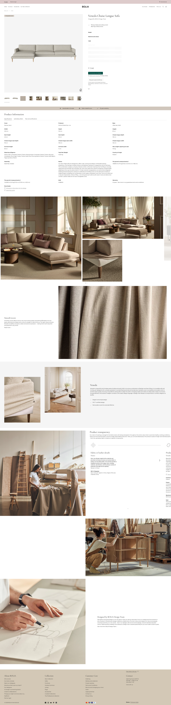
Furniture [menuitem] (10, 6)
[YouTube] (51, 702)
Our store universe (9, 681)
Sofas (12, 10)
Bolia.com (6, 10)
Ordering (88, 679)
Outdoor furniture (49, 685)
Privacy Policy (89, 696)
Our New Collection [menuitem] (25, 6)
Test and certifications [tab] (31, 119)
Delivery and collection (92, 681)
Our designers (8, 687)
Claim (87, 689)
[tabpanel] (85, 158)
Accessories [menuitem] (16, 6)
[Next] (81, 99)
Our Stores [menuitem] (144, 6)
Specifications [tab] (8, 119)
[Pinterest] (53, 702)
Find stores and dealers (95, 73)
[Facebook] (45, 702)
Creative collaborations (10, 691)
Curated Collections (50, 693)
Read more (7, 327)
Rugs (46, 689)
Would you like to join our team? (13, 685)
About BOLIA (10, 676)
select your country (95, 75)
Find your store (134, 702)
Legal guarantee (90, 691)
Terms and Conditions (91, 685)
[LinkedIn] (56, 702)
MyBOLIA (6, 696)
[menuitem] (163, 7)
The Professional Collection (52, 696)
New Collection (49, 679)
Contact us (88, 693)
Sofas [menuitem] (5, 6)
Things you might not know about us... (14, 693)
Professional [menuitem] (152, 6)
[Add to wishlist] (89, 89)
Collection (49, 676)
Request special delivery (95, 80)
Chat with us (129, 684)
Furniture (47, 683)
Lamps (46, 687)
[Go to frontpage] (85, 6)
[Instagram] (48, 702)
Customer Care (92, 676)
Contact (129, 676)
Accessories (48, 691)
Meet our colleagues (9, 683)
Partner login (13, 1)
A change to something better (12, 689)
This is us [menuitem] (159, 6)
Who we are (7, 679)
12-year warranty (90, 683)
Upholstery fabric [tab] (18, 119)
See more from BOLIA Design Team (106, 626)
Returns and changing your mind (94, 687)
